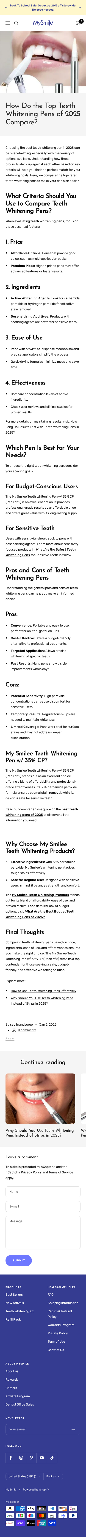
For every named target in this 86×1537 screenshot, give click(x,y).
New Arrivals (15, 1303)
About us (12, 1371)
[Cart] (78, 23)
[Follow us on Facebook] (11, 1458)
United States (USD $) (22, 1476)
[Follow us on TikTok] (52, 1458)
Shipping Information (63, 1303)
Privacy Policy (31, 1172)
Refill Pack (13, 1319)
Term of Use (56, 1342)
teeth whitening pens (47, 221)
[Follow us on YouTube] (41, 1458)
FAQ (50, 1295)
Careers (11, 1388)
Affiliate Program (18, 1396)
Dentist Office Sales (20, 1404)
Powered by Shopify (36, 1489)
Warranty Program (61, 1325)
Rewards (12, 1380)
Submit (18, 1260)
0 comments (27, 1030)
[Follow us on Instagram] (21, 1458)
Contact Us (56, 1350)
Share (10, 1039)
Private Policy (58, 1333)
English (50, 1476)
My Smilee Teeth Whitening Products (40, 895)
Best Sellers (14, 1295)
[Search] (16, 23)
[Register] (73, 1429)
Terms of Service (61, 1172)
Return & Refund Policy (60, 1314)
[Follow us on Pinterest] (31, 1458)
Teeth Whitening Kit (19, 1311)
